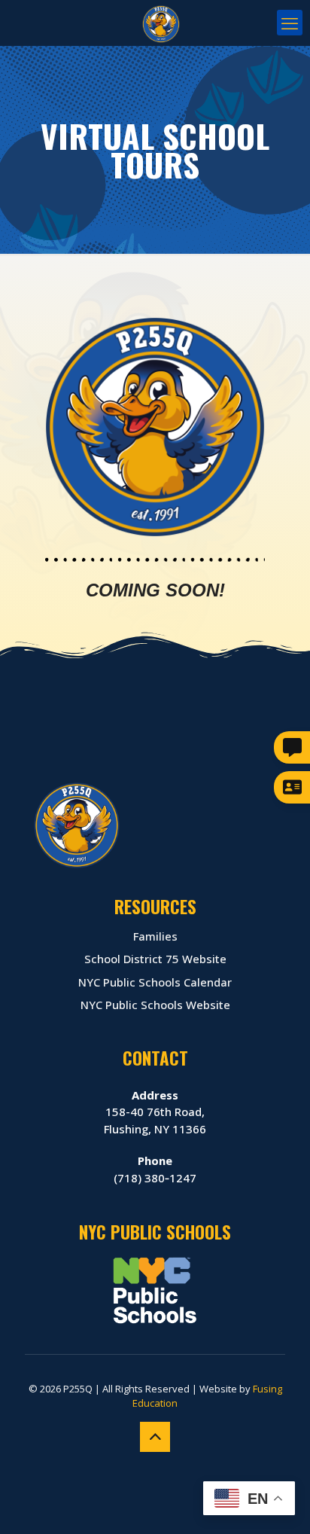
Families (155, 936)
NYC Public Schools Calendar (155, 982)
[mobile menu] (289, 22)
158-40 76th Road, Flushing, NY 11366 (155, 1111)
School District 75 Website (155, 958)
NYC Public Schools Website (155, 1004)
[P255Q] (160, 22)
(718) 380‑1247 (155, 1169)
